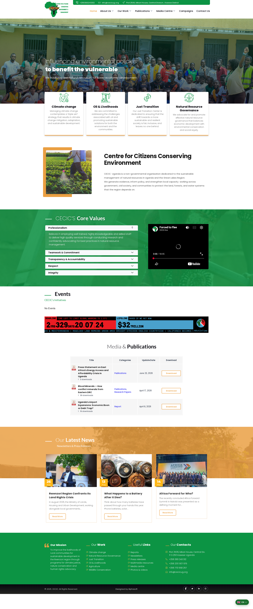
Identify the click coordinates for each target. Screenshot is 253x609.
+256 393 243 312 (177, 559)
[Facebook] (185, 588)
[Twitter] (192, 588)
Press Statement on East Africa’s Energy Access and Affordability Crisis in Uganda (93, 372)
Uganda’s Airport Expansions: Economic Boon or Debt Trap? (93, 405)
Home (93, 11)
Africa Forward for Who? (176, 493)
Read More (57, 516)
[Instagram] (205, 588)
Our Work (123, 11)
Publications (142, 11)
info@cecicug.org (178, 572)
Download (171, 373)
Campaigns (186, 11)
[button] (91, 228)
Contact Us (203, 11)
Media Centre (164, 11)
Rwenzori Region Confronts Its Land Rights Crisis (70, 495)
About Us (105, 11)
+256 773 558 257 (178, 567)
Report (117, 406)
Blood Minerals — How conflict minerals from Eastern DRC (90, 389)
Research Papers (122, 392)
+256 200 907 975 (178, 563)
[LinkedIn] (198, 588)
